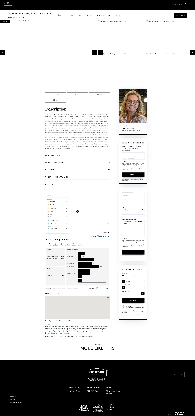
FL (57, 336)
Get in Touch (177, 374)
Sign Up (174, 4)
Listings (53, 336)
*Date (123, 207)
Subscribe (133, 175)
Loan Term (125, 273)
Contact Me (135, 130)
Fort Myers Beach (69, 336)
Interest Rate (125, 291)
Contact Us (127, 191)
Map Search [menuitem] (75, 4)
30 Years (126, 275)
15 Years (133, 275)
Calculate (133, 300)
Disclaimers (13, 399)
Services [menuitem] (92, 4)
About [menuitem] (118, 4)
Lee (61, 336)
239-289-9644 (185, 4)
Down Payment (126, 285)
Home (47, 336)
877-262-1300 (92, 391)
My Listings (124, 130)
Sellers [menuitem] (84, 4)
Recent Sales (130, 130)
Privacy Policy (124, 169)
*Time (123, 213)
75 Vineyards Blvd (113, 392)
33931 (78, 336)
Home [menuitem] (67, 4)
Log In (180, 4)
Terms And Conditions (16, 402)
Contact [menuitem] (125, 4)
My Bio (140, 130)
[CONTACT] (180, 15)
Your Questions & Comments (129, 219)
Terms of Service (126, 257)
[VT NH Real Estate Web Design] (179, 414)
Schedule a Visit (138, 191)
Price (123, 278)
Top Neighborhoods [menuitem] (105, 4)
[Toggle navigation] (190, 4)
